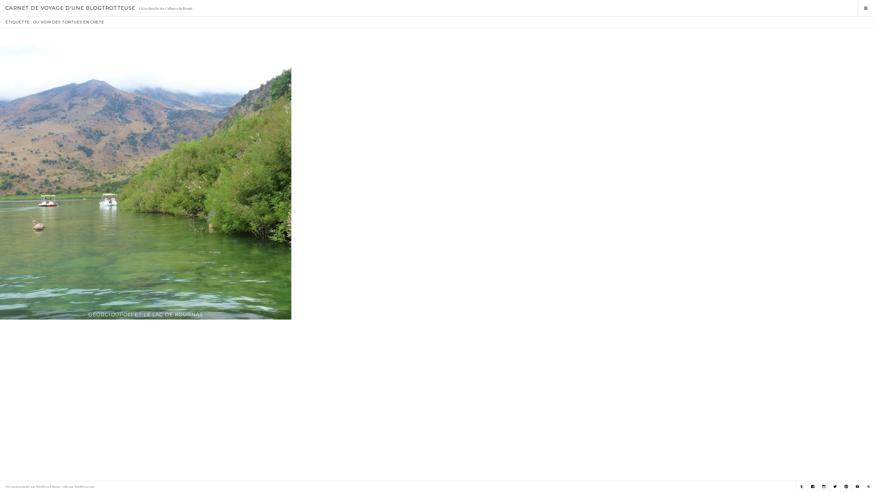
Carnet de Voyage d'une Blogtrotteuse (70, 8)
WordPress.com (84, 486)
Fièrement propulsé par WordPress (27, 486)
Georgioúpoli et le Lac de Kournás (145, 315)
